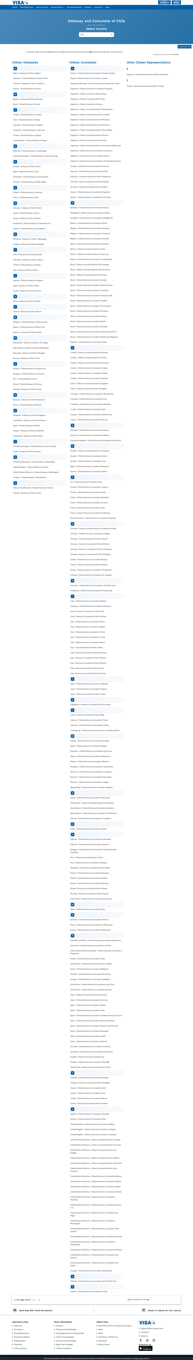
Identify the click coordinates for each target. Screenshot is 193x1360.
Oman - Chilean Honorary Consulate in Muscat (88, 829)
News (107, 7)
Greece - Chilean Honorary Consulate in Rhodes (88, 564)
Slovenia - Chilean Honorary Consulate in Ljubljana (90, 979)
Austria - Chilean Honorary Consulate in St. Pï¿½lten (90, 197)
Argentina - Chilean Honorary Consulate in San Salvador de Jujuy (95, 161)
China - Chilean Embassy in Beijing (26, 120)
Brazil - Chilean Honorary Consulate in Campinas (89, 290)
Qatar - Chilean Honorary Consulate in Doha (87, 909)
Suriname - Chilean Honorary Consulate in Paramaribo (91, 1052)
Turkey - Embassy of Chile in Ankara (27, 451)
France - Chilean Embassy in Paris (26, 197)
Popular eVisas (57, 7)
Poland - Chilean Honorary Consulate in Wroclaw (89, 883)
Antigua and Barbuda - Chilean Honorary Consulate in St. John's (95, 83)
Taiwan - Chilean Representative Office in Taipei (145, 86)
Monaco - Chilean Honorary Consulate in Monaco (89, 761)
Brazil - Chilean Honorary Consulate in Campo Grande (91, 295)
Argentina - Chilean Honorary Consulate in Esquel (89, 156)
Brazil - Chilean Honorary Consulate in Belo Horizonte (91, 285)
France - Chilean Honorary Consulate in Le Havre (89, 502)
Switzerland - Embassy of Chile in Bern (28, 436)
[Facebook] (141, 1340)
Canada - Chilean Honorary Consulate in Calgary (89, 368)
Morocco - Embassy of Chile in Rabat (27, 332)
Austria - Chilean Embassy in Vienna (27, 88)
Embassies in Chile (184, 46)
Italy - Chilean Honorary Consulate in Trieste (87, 637)
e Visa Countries (20, 1348)
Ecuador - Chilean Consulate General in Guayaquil (89, 451)
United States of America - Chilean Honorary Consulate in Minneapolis (92, 1222)
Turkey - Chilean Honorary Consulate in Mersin (88, 1098)
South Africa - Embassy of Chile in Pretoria (29, 420)
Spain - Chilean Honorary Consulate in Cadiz (87, 1010)
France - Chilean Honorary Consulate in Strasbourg (90, 513)
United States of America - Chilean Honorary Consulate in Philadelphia (92, 1243)
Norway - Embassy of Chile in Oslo (26, 358)
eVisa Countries (42, 7)
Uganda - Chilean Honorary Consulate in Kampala (89, 1114)
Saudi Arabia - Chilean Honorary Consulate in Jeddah (91, 964)
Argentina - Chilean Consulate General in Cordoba (89, 114)
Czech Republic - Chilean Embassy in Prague (30, 140)
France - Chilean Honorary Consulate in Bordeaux (89, 497)
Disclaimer (102, 1341)
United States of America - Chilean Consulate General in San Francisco (93, 1169)
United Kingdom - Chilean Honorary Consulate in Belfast (92, 1124)
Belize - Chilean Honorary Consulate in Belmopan (89, 244)
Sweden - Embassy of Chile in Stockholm (28, 431)
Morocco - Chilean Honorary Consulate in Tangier (89, 782)
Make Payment (20, 1341)
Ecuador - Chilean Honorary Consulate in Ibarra (88, 456)
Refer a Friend (103, 1344)
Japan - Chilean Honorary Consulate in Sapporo (88, 689)
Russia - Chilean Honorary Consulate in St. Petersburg (91, 925)
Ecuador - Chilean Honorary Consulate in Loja (88, 461)
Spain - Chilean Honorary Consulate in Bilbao (88, 1005)
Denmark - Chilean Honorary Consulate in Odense (89, 435)
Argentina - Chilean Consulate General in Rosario (89, 135)
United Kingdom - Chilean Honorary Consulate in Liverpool (93, 1134)
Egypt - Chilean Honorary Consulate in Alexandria (89, 466)
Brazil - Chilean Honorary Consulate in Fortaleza (89, 311)
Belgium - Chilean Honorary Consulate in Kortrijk (89, 238)
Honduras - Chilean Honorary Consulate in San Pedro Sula (92, 585)
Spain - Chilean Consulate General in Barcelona (88, 995)
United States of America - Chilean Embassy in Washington (36, 472)
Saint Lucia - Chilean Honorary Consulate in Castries (90, 945)
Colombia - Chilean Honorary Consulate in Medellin (90, 404)
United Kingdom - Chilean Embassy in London (30, 467)
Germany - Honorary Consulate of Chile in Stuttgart (90, 554)
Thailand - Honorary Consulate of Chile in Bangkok (90, 1083)
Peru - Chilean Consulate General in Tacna (86, 857)
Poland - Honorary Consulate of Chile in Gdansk (88, 888)
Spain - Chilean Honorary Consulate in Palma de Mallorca (92, 1021)
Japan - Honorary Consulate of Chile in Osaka (88, 694)
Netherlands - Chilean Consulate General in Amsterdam (92, 803)
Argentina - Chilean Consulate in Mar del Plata (88, 94)
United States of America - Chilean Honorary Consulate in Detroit (95, 1192)
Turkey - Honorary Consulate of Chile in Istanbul (89, 1103)
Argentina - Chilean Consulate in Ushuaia (86, 104)
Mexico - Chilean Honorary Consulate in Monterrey (90, 756)
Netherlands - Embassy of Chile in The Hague (30, 342)
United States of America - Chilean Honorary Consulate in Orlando (96, 1236)
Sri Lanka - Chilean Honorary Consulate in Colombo (90, 1046)
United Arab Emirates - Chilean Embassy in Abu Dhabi (34, 462)
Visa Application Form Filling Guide (70, 1333)
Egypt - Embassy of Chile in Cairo (25, 171)
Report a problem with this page (138, 1299)
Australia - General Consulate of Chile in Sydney (89, 187)
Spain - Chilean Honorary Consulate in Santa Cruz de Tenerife (94, 1026)
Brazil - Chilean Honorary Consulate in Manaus (88, 316)
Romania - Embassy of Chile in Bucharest (29, 400)
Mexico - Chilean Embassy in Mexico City (29, 327)
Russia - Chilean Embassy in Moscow (27, 405)
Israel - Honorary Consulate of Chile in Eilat (87, 611)
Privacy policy (139, 1358)
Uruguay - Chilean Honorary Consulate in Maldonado (91, 1271)
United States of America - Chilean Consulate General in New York (96, 1163)
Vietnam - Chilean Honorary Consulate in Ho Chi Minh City (93, 1281)
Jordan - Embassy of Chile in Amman (27, 291)
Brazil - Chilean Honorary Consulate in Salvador (89, 326)
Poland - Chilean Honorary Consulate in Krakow (89, 878)
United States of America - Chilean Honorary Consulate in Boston (95, 1181)
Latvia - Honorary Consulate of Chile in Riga (87, 715)
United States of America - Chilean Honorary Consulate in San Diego (94, 1264)
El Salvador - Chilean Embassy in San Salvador (31, 177)
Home (14, 7)
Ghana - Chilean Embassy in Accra (26, 213)
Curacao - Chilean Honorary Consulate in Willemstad (91, 414)
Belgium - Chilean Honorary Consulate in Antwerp (89, 228)
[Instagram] (154, 1340)
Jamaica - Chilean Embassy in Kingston (28, 280)
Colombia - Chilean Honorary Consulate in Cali (88, 399)
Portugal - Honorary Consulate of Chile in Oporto (89, 894)
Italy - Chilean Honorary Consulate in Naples (87, 627)
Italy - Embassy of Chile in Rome (25, 270)
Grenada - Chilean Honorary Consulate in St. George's (91, 575)
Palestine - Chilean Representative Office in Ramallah (147, 74)
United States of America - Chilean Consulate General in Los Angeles (93, 1151)
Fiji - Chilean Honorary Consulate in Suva (86, 482)
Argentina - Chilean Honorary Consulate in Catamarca (91, 151)
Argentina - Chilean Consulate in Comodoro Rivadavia (91, 88)
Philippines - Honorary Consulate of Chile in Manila (90, 868)
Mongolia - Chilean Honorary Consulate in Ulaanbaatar (91, 766)
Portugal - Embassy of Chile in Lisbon (27, 389)
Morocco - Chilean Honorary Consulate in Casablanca (91, 772)
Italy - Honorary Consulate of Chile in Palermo (88, 663)
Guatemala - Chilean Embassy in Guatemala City (32, 223)
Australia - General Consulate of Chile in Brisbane (89, 182)
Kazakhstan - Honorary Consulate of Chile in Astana (90, 704)
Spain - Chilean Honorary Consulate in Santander (89, 1031)
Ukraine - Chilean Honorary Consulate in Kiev (88, 1119)
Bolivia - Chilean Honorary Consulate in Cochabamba (91, 259)
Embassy (87, 7)
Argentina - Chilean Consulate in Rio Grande (87, 99)
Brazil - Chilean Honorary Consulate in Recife (88, 321)
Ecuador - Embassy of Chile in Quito (27, 166)
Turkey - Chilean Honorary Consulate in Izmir (87, 1093)
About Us (144, 1336)
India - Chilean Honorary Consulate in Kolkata (88, 601)
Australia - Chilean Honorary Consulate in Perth (89, 171)
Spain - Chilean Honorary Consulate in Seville (88, 1036)
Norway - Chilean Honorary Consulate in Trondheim (90, 818)
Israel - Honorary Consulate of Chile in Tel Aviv (88, 616)
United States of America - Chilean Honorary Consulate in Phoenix (96, 1250)
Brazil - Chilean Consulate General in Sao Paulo (88, 275)
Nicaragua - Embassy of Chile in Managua (29, 353)
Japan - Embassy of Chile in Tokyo (26, 285)
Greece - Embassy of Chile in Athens (27, 218)
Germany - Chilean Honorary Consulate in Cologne (90, 533)
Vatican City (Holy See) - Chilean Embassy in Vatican (33, 488)
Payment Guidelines (22, 1337)
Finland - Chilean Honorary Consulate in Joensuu (89, 487)
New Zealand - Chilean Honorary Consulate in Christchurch (93, 813)
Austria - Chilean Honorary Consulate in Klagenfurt (90, 192)
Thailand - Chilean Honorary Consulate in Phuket (89, 1077)
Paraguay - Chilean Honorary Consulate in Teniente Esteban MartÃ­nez (93, 850)
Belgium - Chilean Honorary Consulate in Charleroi (90, 233)
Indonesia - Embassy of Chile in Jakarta (28, 260)
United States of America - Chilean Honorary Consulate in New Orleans (94, 1229)
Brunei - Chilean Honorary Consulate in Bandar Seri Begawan (94, 337)
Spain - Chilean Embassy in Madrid (26, 425)
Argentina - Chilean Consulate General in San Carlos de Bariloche (95, 145)
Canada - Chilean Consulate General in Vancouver (89, 363)
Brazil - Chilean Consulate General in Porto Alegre (89, 264)
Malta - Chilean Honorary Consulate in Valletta (88, 746)
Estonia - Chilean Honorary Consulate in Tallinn (88, 471)
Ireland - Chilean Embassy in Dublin (27, 265)
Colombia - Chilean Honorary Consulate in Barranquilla (91, 394)
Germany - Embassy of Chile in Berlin (27, 208)
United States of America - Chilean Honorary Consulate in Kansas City (95, 1206)
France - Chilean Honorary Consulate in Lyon (87, 508)
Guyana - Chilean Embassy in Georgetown (29, 228)
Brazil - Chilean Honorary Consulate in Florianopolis (90, 306)
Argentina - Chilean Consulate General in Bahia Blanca (91, 109)
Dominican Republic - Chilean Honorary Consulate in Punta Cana (95, 440)
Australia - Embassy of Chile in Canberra (28, 83)
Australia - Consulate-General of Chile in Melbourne (90, 176)
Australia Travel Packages (66, 1341)
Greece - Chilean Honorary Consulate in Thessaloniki (90, 570)
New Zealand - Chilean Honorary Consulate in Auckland (92, 808)
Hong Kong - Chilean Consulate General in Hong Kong (91, 590)
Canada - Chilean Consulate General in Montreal (89, 352)
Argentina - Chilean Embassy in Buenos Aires (30, 78)
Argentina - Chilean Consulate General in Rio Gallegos (91, 130)
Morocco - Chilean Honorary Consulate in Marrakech (90, 777)
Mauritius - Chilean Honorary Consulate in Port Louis (91, 751)
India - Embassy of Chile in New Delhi (27, 254)
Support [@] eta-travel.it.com (152, 1328)
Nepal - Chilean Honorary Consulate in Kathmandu (90, 798)
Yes (34, 1300)
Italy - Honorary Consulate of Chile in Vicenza (88, 673)
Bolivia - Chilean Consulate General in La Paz (87, 249)
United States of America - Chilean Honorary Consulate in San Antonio (94, 1256)
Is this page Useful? (22, 1300)
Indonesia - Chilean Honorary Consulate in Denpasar (90, 606)
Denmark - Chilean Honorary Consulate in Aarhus (89, 430)
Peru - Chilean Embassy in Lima (25, 379)
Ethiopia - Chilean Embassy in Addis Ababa (29, 182)
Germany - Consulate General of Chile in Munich (89, 539)
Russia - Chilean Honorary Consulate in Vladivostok (90, 930)
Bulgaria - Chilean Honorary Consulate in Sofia (88, 342)
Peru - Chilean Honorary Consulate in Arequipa (88, 862)
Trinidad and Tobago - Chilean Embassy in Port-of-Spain (34, 446)
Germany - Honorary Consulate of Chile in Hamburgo (91, 549)
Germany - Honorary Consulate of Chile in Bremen (89, 544)
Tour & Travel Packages (65, 1337)
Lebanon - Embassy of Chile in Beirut (27, 311)
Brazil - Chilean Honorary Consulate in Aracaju (88, 280)
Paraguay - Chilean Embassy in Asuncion (28, 374)
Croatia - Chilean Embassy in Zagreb (27, 135)
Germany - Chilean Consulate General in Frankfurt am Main (93, 528)
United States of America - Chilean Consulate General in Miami (94, 1158)
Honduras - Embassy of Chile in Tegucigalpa (30, 239)
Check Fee (18, 1344)
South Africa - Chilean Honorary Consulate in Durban (91, 989)
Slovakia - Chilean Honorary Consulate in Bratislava (90, 974)
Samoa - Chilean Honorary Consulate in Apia (87, 958)
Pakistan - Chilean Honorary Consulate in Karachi (89, 844)
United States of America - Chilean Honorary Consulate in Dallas (95, 1186)
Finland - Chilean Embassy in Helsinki (27, 192)
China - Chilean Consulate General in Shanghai (88, 388)
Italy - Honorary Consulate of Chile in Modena (88, 658)
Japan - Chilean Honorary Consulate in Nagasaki (89, 684)
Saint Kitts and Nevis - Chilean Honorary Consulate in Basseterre (95, 940)
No (39, 1300)
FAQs (100, 1333)
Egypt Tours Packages (64, 1344)
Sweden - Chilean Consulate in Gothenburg (87, 1057)
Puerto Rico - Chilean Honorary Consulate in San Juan (91, 899)
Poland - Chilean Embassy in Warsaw (27, 384)
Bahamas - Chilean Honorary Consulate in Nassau (89, 207)
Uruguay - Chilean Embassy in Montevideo (29, 477)
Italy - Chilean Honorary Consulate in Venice (87, 642)
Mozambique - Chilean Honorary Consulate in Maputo (91, 787)
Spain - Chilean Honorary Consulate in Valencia (88, 1041)
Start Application (26, 7)
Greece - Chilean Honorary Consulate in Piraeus (88, 559)
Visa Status (18, 1329)
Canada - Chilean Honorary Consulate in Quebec (89, 378)
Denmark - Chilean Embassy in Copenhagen (30, 151)
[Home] (20, 2)
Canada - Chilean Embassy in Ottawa (27, 114)
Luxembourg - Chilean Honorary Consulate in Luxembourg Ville (94, 730)
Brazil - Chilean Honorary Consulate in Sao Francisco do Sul (93, 332)
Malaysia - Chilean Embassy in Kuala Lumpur (30, 322)
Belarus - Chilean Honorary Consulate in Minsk (88, 223)
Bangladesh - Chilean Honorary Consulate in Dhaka (90, 213)
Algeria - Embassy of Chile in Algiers (27, 73)
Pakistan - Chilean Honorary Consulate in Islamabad (90, 839)
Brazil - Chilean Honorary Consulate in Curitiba (88, 301)
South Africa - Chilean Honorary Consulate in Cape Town (92, 984)
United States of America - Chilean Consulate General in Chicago (95, 1140)
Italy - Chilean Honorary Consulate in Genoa (87, 622)
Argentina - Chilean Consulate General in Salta (88, 140)
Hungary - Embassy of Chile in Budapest (28, 244)
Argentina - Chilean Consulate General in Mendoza (90, 119)
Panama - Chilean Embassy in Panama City (29, 368)
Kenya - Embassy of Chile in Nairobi (27, 301)
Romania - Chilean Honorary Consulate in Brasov (89, 919)
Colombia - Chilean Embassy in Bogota (28, 125)
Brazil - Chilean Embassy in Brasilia (26, 104)
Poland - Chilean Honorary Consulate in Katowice (89, 873)
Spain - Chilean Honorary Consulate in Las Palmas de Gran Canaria (96, 1015)
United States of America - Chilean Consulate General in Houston (95, 1145)
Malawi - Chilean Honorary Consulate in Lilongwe (89, 741)
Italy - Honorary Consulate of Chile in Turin (87, 668)
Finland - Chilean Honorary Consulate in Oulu (88, 492)
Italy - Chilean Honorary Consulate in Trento (87, 632)
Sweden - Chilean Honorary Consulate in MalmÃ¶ (89, 1062)
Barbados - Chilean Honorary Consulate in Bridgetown (91, 218)
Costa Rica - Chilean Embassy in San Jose (29, 130)
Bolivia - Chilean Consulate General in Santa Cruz (89, 254)
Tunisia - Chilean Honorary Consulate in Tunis (88, 1088)
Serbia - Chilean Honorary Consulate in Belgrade (89, 969)
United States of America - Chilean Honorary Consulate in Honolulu (92, 1198)
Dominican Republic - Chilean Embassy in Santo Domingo (35, 156)
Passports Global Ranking (66, 1329)
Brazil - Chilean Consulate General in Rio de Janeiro (90, 269)
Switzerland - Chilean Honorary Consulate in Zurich (90, 1067)
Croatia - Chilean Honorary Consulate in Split (88, 409)
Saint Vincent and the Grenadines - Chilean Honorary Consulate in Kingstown (96, 952)
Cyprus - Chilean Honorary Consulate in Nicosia (89, 419)
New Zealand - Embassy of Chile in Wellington (31, 348)
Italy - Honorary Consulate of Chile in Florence (88, 653)
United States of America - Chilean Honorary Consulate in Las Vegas (94, 1214)
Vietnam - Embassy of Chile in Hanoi (27, 493)
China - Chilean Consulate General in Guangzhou (89, 383)
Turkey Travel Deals (64, 1348)
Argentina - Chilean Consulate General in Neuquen (90, 125)
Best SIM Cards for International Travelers (115, 1326)
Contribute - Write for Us (108, 1337)
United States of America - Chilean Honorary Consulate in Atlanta (95, 1176)
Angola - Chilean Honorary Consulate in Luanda (88, 78)
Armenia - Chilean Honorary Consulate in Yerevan (89, 166)
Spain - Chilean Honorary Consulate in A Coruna (89, 1000)
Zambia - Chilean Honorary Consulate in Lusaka (88, 1291)
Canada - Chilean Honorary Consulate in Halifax (89, 373)
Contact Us (98, 7)
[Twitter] (147, 1340)
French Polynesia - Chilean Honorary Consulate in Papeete (93, 518)
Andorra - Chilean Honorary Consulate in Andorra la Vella (92, 73)
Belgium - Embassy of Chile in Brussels (28, 99)
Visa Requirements (74, 7)
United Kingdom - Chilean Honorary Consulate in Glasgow (93, 1129)
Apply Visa (18, 1326)
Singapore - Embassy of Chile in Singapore (29, 415)
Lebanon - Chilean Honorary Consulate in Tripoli (89, 720)
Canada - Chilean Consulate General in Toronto (88, 357)
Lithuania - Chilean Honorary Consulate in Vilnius (89, 725)
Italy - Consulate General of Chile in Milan (86, 647)
